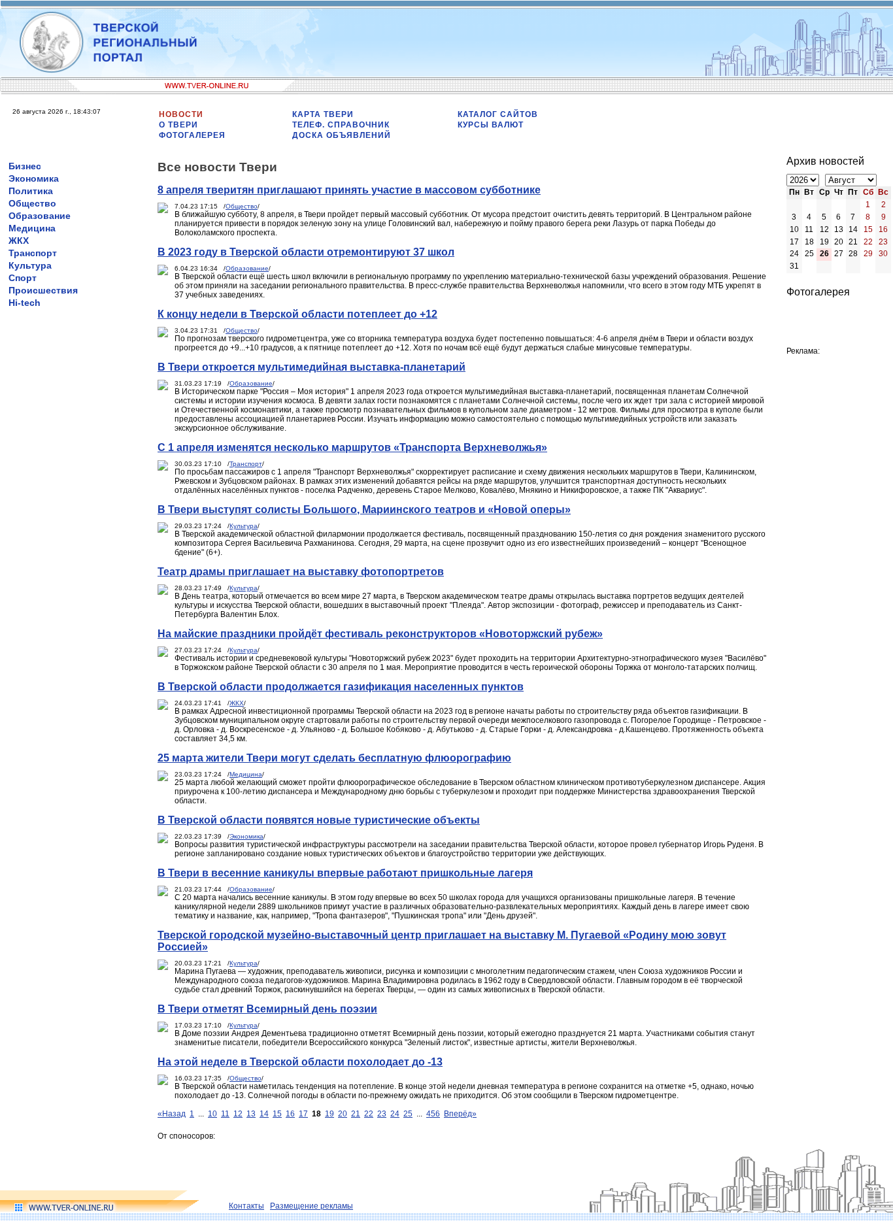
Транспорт (32, 253)
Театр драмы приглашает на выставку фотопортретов (301, 571)
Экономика (33, 178)
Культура (30, 265)
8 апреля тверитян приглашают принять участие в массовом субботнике (349, 189)
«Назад (172, 1113)
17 (303, 1113)
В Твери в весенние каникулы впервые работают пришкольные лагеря (345, 872)
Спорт (22, 278)
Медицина (32, 228)
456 (433, 1113)
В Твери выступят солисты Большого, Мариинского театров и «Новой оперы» (364, 509)
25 (408, 1113)
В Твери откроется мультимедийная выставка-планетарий (311, 367)
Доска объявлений (341, 135)
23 (381, 1113)
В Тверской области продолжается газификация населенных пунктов (341, 686)
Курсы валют (491, 124)
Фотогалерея (192, 135)
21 (355, 1113)
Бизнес (24, 166)
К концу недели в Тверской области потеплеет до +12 (297, 314)
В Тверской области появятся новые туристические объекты (319, 820)
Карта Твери (323, 114)
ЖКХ (18, 240)
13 (251, 1113)
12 (238, 1113)
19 (329, 1113)
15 (277, 1113)
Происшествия (43, 290)
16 (290, 1113)
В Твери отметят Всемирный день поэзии (267, 1008)
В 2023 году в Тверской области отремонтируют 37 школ (306, 252)
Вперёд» (460, 1113)
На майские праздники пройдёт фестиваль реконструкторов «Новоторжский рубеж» (380, 633)
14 (264, 1113)
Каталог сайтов (498, 114)
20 (342, 1113)
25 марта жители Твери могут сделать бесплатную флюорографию (334, 757)
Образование (39, 215)
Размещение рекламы (311, 1206)
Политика (30, 191)
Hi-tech (24, 302)
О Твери (178, 124)
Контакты (246, 1206)
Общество (32, 203)
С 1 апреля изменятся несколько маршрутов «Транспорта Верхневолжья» (352, 447)
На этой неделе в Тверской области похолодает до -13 (300, 1061)
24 (394, 1113)
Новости (181, 114)
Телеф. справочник (341, 124)
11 (225, 1113)
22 (368, 1113)
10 (212, 1113)
